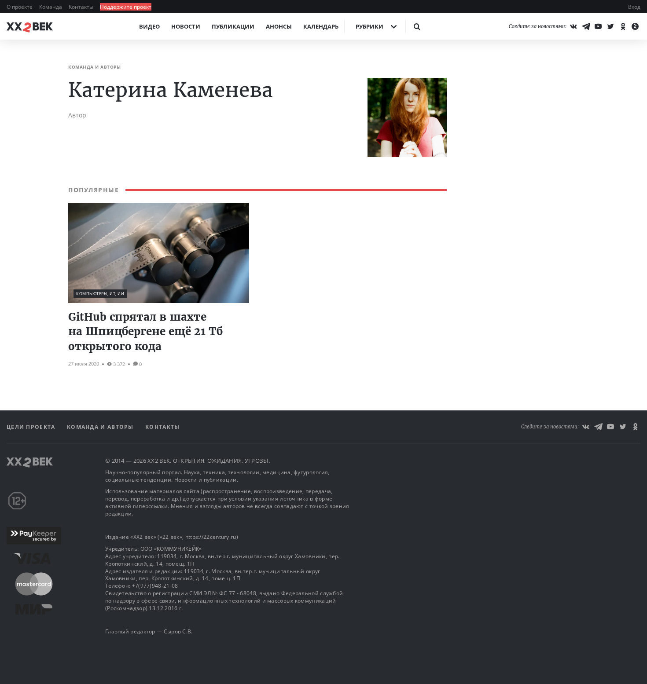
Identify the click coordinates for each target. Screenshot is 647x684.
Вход (634, 7)
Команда (51, 7)
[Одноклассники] (623, 26)
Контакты (82, 7)
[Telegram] (586, 26)
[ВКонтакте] (573, 26)
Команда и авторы (101, 427)
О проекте (20, 7)
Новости (185, 26)
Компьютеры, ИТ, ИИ (100, 293)
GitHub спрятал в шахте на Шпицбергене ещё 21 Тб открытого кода (145, 331)
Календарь (320, 26)
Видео (149, 26)
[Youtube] (598, 26)
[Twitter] (610, 26)
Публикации (233, 26)
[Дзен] (635, 26)
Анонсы (279, 26)
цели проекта (32, 427)
